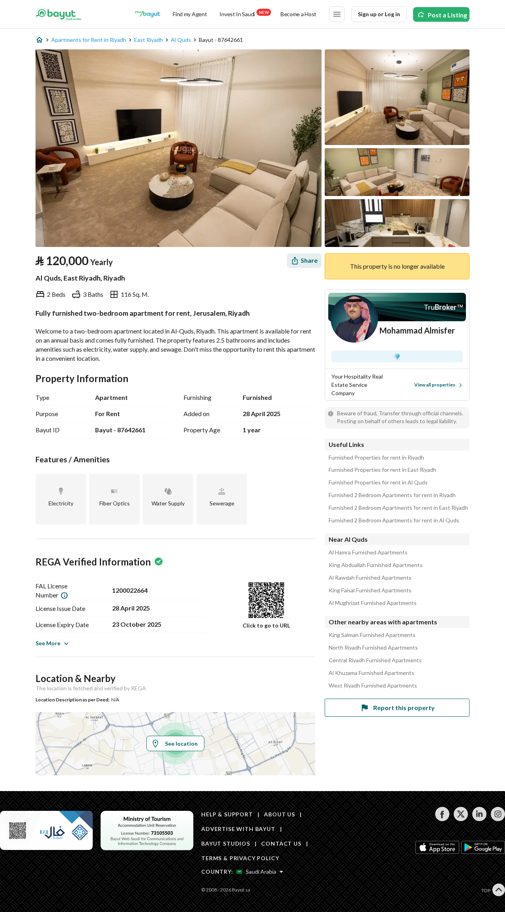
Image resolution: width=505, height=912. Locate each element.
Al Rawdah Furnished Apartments (370, 578)
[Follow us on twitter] (460, 819)
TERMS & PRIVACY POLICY (240, 858)
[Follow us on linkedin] (479, 819)
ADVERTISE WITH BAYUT (238, 828)
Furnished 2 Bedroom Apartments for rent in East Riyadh (398, 508)
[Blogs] (147, 14)
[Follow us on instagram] (497, 819)
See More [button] (48, 643)
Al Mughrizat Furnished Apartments (373, 603)
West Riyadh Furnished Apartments (373, 685)
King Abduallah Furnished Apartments (376, 565)
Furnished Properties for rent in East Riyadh (382, 470)
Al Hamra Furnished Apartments (368, 552)
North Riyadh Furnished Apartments (373, 647)
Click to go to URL (266, 625)
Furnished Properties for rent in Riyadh (376, 457)
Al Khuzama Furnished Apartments (371, 673)
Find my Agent (190, 14)
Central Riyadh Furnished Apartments (375, 660)
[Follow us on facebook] (442, 819)
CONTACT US (281, 843)
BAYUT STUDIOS (225, 843)
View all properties (434, 385)
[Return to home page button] (59, 14)
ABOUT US (279, 814)
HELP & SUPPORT (227, 814)
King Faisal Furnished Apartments (370, 590)
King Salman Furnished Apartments (372, 635)
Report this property (404, 707)
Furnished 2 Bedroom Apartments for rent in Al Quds (394, 520)
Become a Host (298, 14)
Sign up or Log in (379, 14)
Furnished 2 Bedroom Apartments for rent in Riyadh (392, 495)
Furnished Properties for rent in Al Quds (378, 482)
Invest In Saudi (243, 13)
